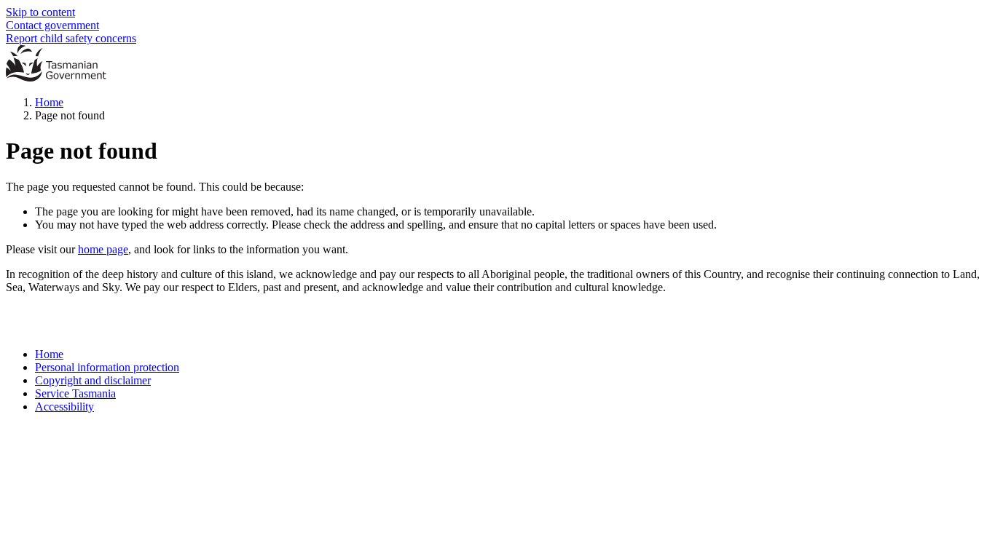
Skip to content (40, 12)
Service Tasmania (75, 393)
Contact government (52, 25)
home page (103, 249)
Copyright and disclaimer (93, 380)
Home (49, 102)
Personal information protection (107, 367)
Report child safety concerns (71, 38)
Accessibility (64, 406)
